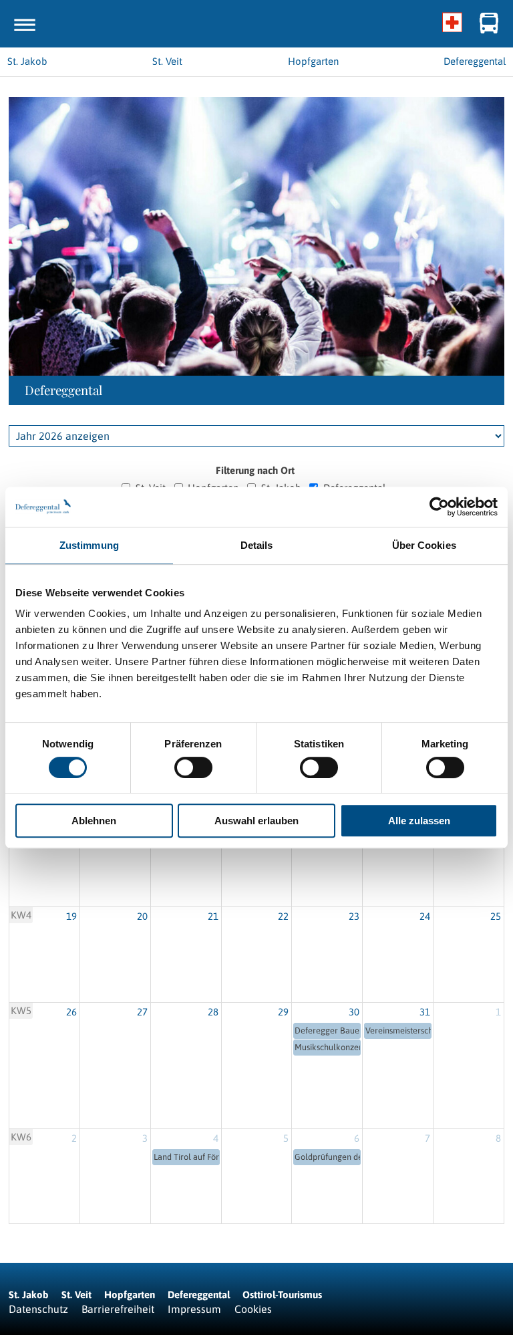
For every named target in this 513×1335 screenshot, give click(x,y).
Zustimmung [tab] (89, 545)
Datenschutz (38, 1309)
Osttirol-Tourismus (282, 1294)
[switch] (193, 767)
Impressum (194, 1309)
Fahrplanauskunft (489, 23)
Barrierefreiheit (117, 1309)
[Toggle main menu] (25, 25)
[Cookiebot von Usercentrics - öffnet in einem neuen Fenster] (439, 507)
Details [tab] (256, 545)
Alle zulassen (419, 820)
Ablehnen (93, 820)
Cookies (253, 1309)
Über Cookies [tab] (424, 545)
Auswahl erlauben (256, 820)
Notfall (453, 23)
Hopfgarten (129, 1294)
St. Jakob (29, 1294)
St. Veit (76, 1294)
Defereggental (200, 1294)
